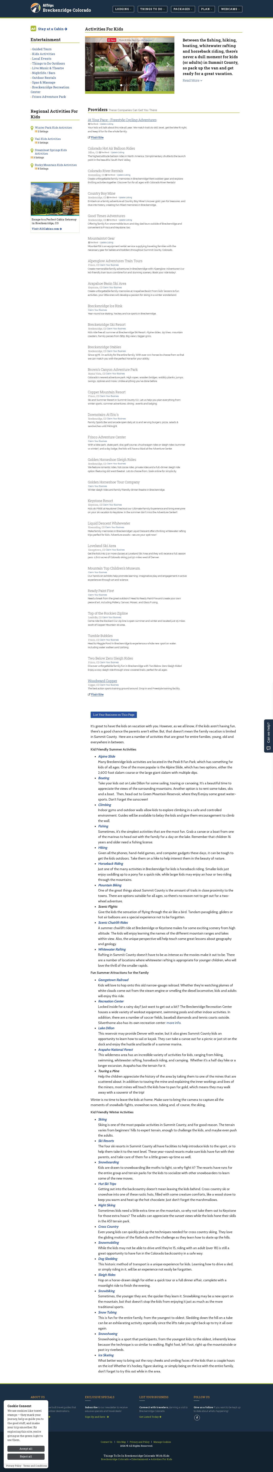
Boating (103, 778)
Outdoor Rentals (44, 78)
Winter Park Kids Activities (53, 127)
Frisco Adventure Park (49, 97)
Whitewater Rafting (112, 949)
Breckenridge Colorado (67, 10)
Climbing (104, 805)
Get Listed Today (149, 1416)
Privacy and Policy (140, 1441)
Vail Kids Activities (48, 139)
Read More (191, 80)
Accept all (26, 1448)
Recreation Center (111, 1001)
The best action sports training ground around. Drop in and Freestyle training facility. (134, 688)
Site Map (121, 1441)
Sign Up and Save (95, 1416)
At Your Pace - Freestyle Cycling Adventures (122, 120)
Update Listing (106, 124)
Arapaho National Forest (115, 1050)
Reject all (26, 1456)
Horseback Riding (110, 864)
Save (113, 40)
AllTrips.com (147, 40)
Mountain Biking (109, 885)
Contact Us (106, 1441)
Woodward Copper (102, 681)
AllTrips (48, 5)
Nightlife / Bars (43, 73)
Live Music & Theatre (48, 68)
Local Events (41, 58)
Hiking (102, 848)
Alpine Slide (106, 756)
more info (174, 1023)
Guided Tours (41, 49)
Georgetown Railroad (113, 980)
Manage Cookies (162, 1441)
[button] (91, 64)
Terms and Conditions (35, 1465)
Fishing (103, 826)
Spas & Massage (43, 82)
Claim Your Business (109, 265)
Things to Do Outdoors (48, 63)
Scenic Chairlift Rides (113, 923)
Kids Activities (43, 54)
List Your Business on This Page (113, 714)
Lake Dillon (106, 1028)
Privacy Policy (13, 1465)
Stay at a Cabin (51, 29)
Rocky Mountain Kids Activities (56, 165)
